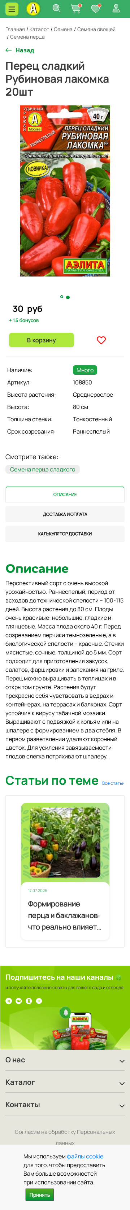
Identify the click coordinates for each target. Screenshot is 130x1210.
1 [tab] (62, 297)
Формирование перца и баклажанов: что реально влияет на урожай (64, 916)
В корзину (41, 340)
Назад (25, 50)
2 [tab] (68, 297)
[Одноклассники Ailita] (29, 1000)
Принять (40, 1194)
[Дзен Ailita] (39, 1000)
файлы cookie (85, 1156)
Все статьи (113, 783)
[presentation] (65, 494)
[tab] (65, 494)
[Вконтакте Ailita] (19, 1000)
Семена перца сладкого (42, 469)
